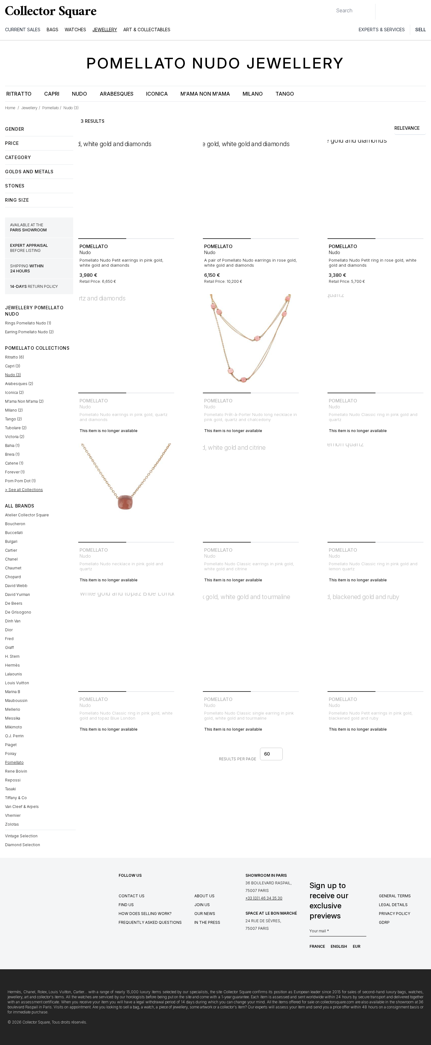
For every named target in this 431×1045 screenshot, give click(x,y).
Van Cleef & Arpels (22, 806)
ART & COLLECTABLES (146, 29)
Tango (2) (13, 419)
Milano (253, 94)
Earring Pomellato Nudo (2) (29, 332)
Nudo (79, 94)
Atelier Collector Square (27, 515)
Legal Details (393, 904)
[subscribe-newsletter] (363, 932)
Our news (204, 913)
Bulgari (11, 541)
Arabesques (116, 94)
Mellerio (12, 709)
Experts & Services (382, 29)
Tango (284, 94)
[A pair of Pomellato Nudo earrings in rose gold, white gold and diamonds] (251, 188)
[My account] (424, 12)
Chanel (11, 559)
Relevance (407, 128)
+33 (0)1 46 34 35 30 (263, 898)
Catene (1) (14, 463)
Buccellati (14, 532)
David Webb (16, 585)
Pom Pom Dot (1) (20, 480)
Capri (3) (12, 366)
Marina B (12, 691)
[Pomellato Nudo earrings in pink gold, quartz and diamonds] (126, 342)
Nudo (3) (13, 374)
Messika (12, 718)
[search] (331, 8)
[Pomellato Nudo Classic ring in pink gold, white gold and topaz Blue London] (126, 641)
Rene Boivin (16, 771)
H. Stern (12, 656)
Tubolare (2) (16, 427)
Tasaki (10, 789)
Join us (202, 904)
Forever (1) (15, 472)
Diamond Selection (22, 844)
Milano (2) (14, 410)
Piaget (11, 744)
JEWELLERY (104, 29)
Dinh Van (13, 621)
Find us (126, 904)
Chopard (13, 576)
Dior (9, 629)
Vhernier (13, 815)
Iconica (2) (14, 392)
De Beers (13, 603)
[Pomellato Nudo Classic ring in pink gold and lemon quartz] (375, 491)
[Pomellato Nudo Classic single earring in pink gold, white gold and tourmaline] (251, 641)
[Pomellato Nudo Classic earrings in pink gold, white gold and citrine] (251, 491)
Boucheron (15, 523)
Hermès (12, 665)
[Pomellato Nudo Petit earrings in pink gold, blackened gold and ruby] (375, 641)
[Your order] (411, 12)
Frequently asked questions (150, 922)
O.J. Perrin (14, 735)
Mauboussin (16, 700)
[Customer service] (383, 12)
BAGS (52, 29)
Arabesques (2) (19, 383)
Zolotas (12, 824)
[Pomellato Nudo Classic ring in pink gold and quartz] (375, 342)
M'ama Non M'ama (205, 94)
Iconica (157, 94)
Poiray (10, 753)
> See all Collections (24, 489)
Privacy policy (394, 913)
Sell (420, 29)
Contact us (132, 896)
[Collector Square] (49, 11)
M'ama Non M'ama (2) (24, 401)
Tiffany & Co (16, 797)
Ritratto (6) (14, 357)
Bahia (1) (12, 445)
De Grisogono (18, 612)
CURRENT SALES (22, 29)
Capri (51, 94)
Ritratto (19, 94)
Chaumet (13, 568)
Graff (9, 647)
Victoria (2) (14, 436)
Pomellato (14, 762)
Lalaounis (13, 674)
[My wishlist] (397, 12)
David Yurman (17, 594)
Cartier (11, 550)
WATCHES (75, 29)
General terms (395, 896)
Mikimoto (13, 727)
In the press (207, 922)
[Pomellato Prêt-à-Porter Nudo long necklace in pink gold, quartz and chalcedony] (251, 342)
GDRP (384, 922)
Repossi (13, 780)
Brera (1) (12, 454)
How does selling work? (145, 913)
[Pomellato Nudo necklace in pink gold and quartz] (126, 491)
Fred (9, 638)
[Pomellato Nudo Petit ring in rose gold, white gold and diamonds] (375, 188)
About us (204, 896)
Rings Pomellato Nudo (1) (28, 323)
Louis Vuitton (17, 682)
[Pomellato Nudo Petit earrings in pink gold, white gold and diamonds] (126, 188)
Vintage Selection (21, 836)
